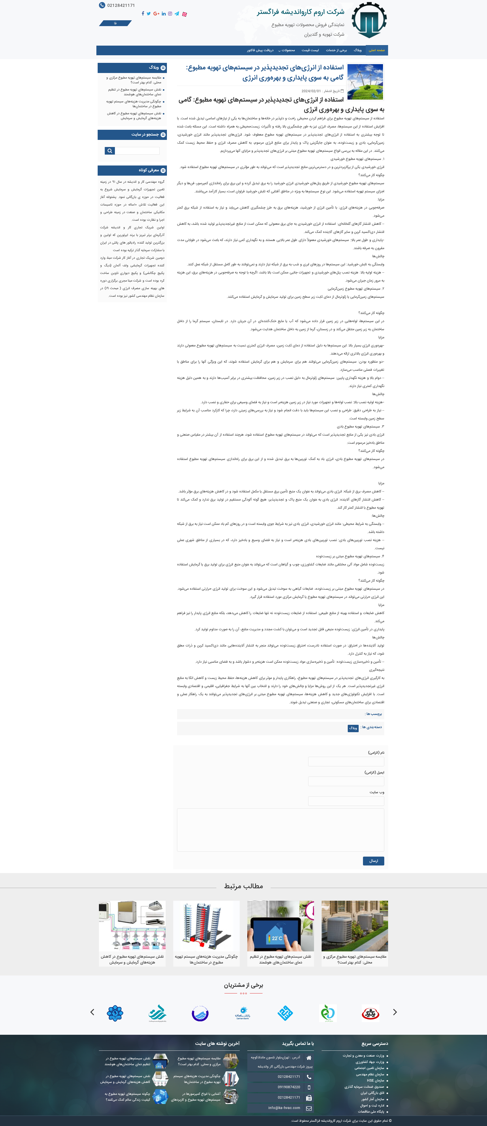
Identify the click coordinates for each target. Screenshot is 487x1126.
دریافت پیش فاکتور (260, 50)
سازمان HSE (375, 1080)
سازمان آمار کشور (372, 1099)
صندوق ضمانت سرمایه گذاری (364, 1087)
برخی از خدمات (336, 50)
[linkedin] (164, 13)
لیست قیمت (310, 50)
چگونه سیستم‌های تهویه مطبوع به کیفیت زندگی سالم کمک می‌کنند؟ (127, 1097)
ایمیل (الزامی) (374, 773)
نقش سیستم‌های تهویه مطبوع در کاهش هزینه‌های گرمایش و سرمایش (134, 116)
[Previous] (395, 1012)
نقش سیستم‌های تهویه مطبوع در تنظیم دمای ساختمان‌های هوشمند (134, 92)
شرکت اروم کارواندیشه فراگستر (300, 12)
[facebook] (143, 13)
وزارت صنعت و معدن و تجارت (363, 1056)
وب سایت (377, 792)
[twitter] (149, 13)
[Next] (92, 1012)
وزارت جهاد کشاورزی (370, 1062)
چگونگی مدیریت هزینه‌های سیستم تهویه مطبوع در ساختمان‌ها (133, 104)
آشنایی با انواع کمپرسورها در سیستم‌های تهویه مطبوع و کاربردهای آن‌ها (195, 1100)
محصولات (288, 50)
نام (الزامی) (376, 753)
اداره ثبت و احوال (372, 1106)
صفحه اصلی (377, 50)
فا (115, 24)
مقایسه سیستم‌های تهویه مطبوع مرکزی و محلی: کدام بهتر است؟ (133, 80)
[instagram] (170, 13)
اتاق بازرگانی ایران (372, 1093)
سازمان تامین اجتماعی (369, 1068)
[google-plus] (156, 13)
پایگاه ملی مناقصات (371, 1112)
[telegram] (177, 13)
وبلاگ (358, 50)
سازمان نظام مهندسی (370, 1074)
